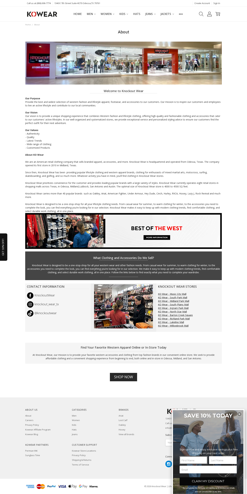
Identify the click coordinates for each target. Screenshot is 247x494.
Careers (29, 420)
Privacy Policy (32, 424)
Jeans (149, 14)
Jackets (166, 14)
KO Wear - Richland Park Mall (174, 318)
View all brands (126, 434)
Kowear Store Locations (84, 450)
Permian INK (31, 450)
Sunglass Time (32, 455)
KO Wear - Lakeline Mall (171, 322)
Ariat (121, 415)
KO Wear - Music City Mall (172, 294)
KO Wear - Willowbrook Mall (173, 325)
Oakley (122, 424)
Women (106, 14)
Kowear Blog (31, 434)
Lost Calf (123, 420)
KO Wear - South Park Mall (172, 297)
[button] (239, 414)
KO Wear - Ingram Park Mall (173, 308)
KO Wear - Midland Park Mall (173, 301)
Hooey (122, 429)
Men (90, 14)
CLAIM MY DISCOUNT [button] (208, 481)
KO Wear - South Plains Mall (173, 304)
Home (77, 14)
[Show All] (180, 14)
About (28, 415)
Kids (122, 14)
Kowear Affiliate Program (38, 429)
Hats (136, 14)
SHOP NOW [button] (123, 377)
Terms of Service (80, 464)
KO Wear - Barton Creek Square (175, 315)
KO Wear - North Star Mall (172, 311)
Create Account (202, 3)
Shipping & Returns (81, 459)
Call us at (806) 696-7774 (39, 3)
